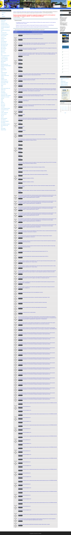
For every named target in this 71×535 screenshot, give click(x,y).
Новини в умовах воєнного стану (5, 88)
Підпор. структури (38, 8)
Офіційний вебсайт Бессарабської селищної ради (35, 1)
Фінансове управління (4, 118)
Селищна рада (27, 8)
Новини (6, 8)
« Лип (65, 112)
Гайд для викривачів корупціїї (5, 55)
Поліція (2, 101)
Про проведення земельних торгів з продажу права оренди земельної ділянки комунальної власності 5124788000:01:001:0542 (37, 402)
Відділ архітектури (3, 42)
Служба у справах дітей (4, 112)
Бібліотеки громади (3, 35)
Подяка (2, 99)
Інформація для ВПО (46, 8)
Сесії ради (2, 111)
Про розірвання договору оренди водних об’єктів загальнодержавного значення (30, 292)
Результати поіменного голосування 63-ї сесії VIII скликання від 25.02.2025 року (30, 34)
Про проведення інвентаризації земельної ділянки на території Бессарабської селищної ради (32, 302)
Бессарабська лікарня (4, 23)
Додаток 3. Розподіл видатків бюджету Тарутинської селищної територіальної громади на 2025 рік (33, 174)
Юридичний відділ (3, 129)
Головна (2, 8)
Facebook (3, 12)
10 (60, 107)
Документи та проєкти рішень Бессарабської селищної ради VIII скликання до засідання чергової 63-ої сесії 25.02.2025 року (35, 25)
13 (65, 107)
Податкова (2, 98)
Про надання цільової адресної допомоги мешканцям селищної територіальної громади (31, 134)
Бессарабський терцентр (4, 34)
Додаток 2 (19, 62)
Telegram (3, 16)
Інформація (2, 78)
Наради (2, 85)
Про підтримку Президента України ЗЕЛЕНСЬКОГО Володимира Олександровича (30, 38)
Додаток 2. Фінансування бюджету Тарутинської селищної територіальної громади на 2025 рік (32, 170)
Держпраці (2, 62)
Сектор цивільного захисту (5, 109)
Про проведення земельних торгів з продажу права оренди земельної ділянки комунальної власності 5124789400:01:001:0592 (37, 502)
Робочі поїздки (3, 105)
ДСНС (2, 71)
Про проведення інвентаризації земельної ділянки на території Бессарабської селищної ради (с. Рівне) (34, 297)
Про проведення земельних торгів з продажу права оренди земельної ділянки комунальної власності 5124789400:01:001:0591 (37, 491)
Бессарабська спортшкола (5, 24)
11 (62, 107)
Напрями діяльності (21, 126)
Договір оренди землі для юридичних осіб (24, 410)
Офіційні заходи (3, 89)
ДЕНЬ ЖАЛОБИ (3, 61)
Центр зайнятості (3, 119)
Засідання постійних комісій (5, 75)
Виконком (32, 8)
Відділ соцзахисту (3, 52)
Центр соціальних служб (4, 125)
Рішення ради (24, 11)
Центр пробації (3, 122)
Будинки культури (3, 38)
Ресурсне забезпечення (22, 130)
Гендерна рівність (63, 81)
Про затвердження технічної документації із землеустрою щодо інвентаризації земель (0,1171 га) (33, 251)
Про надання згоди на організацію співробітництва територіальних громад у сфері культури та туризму (34, 524)
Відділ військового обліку (4, 44)
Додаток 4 (19, 158)
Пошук (51, 8)
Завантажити (20, 35)
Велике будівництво (4, 41)
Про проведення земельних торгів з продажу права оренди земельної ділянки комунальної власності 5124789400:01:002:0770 (37, 514)
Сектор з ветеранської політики (5, 108)
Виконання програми (21, 114)
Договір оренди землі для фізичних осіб (24, 406)
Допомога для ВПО (3, 69)
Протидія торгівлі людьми (64, 82)
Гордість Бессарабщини (4, 58)
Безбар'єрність (3, 21)
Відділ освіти (3, 51)
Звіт (19, 143)
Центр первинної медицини (5, 121)
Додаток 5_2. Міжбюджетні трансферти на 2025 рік (26, 181)
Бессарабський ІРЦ (3, 32)
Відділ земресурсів (3, 48)
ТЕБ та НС (2, 115)
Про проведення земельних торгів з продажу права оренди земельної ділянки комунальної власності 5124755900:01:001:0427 (37, 469)
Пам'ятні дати (3, 91)
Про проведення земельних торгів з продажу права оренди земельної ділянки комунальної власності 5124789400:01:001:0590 (37, 480)
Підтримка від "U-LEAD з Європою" (6, 95)
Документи (20, 8)
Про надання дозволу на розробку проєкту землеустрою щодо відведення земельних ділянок (32, 307)
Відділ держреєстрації (4, 45)
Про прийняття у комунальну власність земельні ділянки (26, 312)
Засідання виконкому (4, 72)
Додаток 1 (19, 147)
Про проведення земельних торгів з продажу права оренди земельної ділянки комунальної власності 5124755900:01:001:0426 (37, 458)
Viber (3, 14)
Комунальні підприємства (4, 81)
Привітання (2, 102)
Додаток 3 (19, 66)
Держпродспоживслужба (4, 64)
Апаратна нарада (3, 20)
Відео (2, 54)
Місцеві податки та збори (4, 82)
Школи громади (3, 128)
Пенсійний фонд (3, 92)
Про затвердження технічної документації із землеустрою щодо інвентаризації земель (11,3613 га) (33, 256)
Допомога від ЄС (3, 68)
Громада (15, 8)
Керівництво (10, 8)
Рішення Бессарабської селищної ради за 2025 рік (34, 11)
